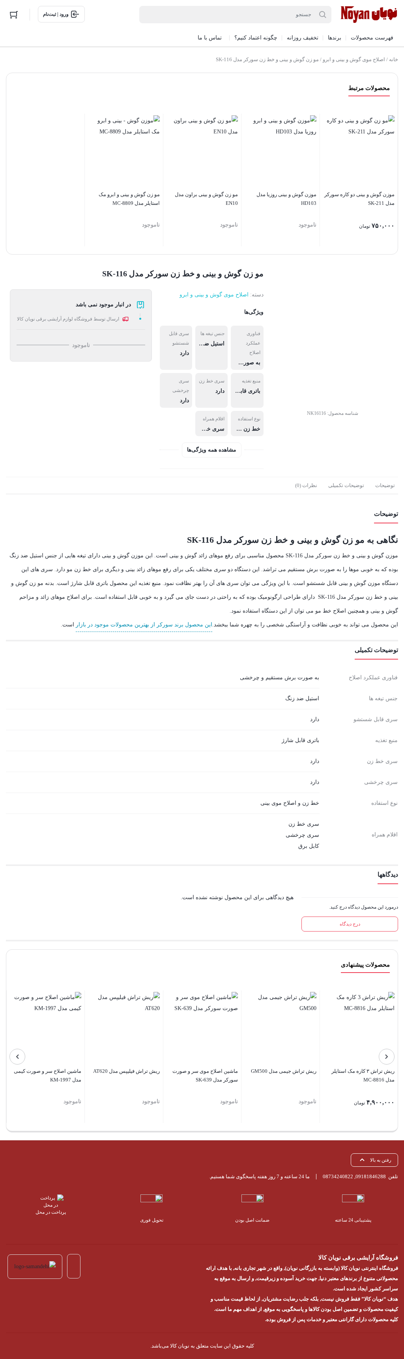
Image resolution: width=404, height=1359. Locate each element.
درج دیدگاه (350, 924)
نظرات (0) (306, 485)
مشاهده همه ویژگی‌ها (211, 450)
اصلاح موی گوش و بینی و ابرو (354, 59)
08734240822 (338, 1176)
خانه (393, 59)
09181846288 (370, 1176)
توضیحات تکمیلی (346, 485)
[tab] (385, 485)
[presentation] (387, 1057)
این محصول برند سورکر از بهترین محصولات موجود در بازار (144, 625)
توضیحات (385, 485)
